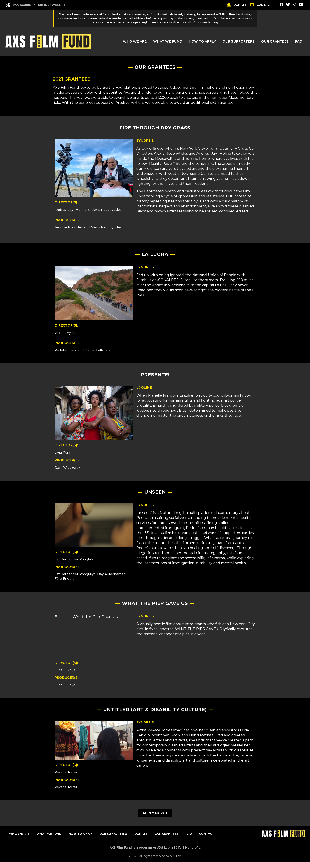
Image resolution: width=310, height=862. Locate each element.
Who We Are (135, 41)
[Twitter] (288, 5)
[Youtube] (301, 5)
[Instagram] (294, 5)
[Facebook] (281, 5)
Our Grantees (274, 41)
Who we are (19, 833)
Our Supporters (238, 41)
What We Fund (167, 41)
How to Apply (202, 41)
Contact (206, 833)
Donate (140, 833)
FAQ (298, 41)
